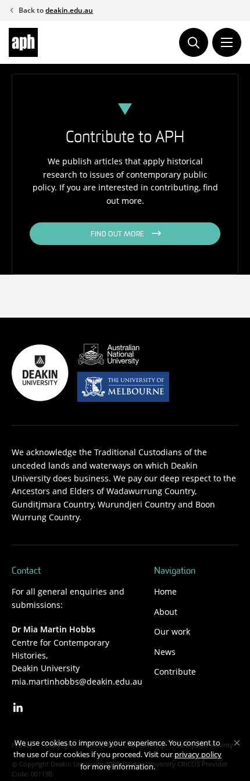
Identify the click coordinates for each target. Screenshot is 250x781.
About (165, 611)
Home (165, 591)
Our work (172, 631)
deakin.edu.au (69, 10)
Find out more (118, 234)
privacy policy (198, 754)
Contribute (175, 671)
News (165, 651)
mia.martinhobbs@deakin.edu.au (77, 681)
